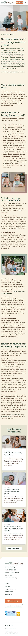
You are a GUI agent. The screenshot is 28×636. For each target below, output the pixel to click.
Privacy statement (9, 631)
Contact (7, 583)
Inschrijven (19, 2)
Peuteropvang (16, 415)
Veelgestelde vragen (10, 589)
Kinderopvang (8, 575)
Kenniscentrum (9, 591)
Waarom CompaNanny (11, 578)
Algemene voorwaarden (10, 628)
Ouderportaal (8, 594)
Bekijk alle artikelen (14, 548)
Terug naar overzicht (8, 34)
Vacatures (7, 586)
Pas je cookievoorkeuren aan (11, 633)
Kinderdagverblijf (6, 416)
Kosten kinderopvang (10, 569)
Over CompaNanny (10, 567)
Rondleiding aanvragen (14, 605)
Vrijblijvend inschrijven (13, 601)
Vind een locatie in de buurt (12, 572)
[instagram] (5, 625)
